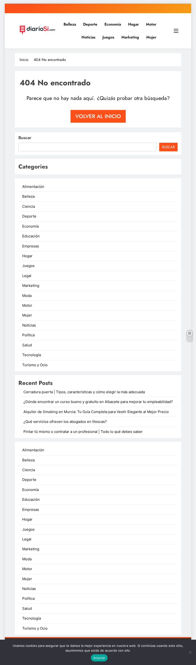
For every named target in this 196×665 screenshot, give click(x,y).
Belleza (70, 24)
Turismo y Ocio (35, 365)
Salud (27, 345)
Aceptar (99, 658)
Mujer (151, 37)
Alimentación (33, 187)
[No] (190, 652)
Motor (151, 24)
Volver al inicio (98, 116)
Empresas (30, 246)
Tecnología (31, 355)
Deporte (90, 24)
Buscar (24, 138)
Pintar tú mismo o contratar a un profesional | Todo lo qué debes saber (83, 432)
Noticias (88, 37)
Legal (26, 276)
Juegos (108, 37)
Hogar (133, 24)
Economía (112, 24)
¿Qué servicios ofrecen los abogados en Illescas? (65, 422)
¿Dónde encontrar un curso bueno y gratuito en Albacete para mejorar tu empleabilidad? (98, 402)
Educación (31, 236)
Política (28, 335)
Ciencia (28, 206)
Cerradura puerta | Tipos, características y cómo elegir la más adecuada (84, 392)
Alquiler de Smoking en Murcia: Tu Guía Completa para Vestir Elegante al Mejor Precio (96, 412)
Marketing (130, 37)
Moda (27, 296)
